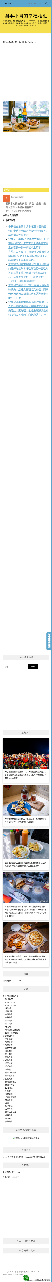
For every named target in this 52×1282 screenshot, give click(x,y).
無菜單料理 (9, 1085)
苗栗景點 (8, 1100)
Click (49, 641)
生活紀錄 (8, 1088)
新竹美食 (8, 1060)
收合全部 (14, 996)
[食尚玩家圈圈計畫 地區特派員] (26, 1139)
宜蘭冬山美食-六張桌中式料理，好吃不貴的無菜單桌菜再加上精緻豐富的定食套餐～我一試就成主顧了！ (28, 243)
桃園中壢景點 (10, 1073)
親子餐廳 (8, 1106)
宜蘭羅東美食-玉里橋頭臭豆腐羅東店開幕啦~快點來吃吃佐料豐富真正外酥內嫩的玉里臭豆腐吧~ (28, 256)
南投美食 (8, 1017)
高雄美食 (8, 1122)
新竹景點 (8, 1057)
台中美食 (8, 1021)
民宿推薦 (8, 1079)
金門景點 (8, 1109)
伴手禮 (8, 1008)
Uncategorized (10, 1005)
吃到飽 (8, 1027)
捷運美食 (8, 1051)
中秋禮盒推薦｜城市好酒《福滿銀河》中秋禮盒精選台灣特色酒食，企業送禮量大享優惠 (28, 230)
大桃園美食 (9, 1036)
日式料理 (8, 1066)
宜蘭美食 (8, 1045)
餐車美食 (8, 1115)
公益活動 (8, 1011)
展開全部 (6, 996)
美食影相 (8, 1094)
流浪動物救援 (10, 1082)
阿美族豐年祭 (10, 1112)
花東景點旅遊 (10, 1097)
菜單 (7, 1103)
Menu (8, 4)
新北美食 (8, 1054)
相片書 (8, 1091)
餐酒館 (8, 1119)
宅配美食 (8, 1039)
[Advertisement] (26, 73)
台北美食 (8, 1024)
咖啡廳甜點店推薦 (12, 1030)
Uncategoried (10, 1002)
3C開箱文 (9, 999)
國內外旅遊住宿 (11, 1033)
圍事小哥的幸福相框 (26, 16)
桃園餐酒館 (9, 1076)
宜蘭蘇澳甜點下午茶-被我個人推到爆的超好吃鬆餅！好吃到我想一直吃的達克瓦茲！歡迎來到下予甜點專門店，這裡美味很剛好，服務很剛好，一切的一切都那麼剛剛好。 (28, 273)
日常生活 (8, 1063)
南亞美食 (8, 1014)
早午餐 (8, 1070)
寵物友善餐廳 (10, 1048)
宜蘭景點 (8, 1042)
